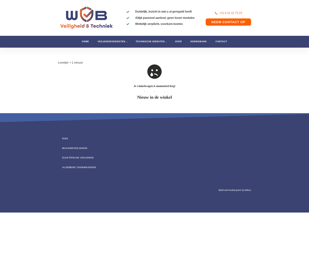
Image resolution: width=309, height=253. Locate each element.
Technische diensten (150, 41)
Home (85, 41)
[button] (228, 13)
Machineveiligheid (74, 148)
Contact (221, 41)
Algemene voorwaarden (79, 167)
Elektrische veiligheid (78, 157)
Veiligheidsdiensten (111, 41)
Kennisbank (198, 41)
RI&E (65, 138)
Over (178, 41)
